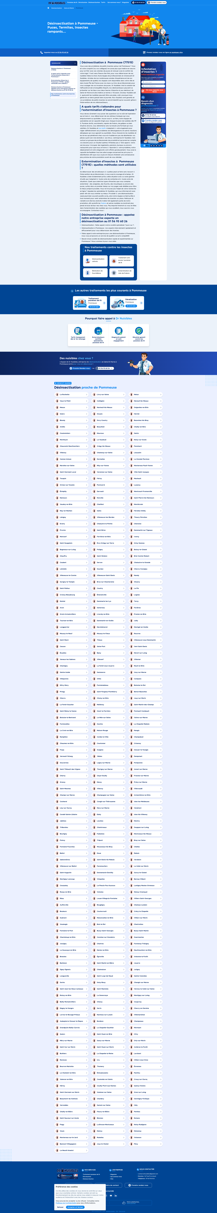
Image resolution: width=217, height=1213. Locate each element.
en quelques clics (176, 52)
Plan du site (122, 1211)
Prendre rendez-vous (140, 1185)
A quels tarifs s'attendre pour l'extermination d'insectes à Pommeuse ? (60, 75)
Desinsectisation (56, 8)
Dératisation (82, 2)
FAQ (111, 1179)
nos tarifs (102, 128)
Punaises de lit (72, 2)
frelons (103, 203)
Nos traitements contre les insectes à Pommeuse (63, 94)
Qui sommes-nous (116, 1176)
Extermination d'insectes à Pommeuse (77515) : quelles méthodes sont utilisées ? (60, 82)
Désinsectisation (94, 2)
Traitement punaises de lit (95, 299)
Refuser (60, 1207)
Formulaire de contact (110, 1185)
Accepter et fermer (75, 1207)
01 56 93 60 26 (63, 52)
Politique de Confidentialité (66, 1203)
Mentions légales (110, 1211)
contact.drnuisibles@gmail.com (148, 1173)
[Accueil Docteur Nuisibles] (56, 2)
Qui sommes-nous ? (114, 2)
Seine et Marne (69, 8)
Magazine (125, 2)
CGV (117, 1211)
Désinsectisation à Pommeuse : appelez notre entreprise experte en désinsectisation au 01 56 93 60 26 (63, 88)
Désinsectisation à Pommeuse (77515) (61, 69)
